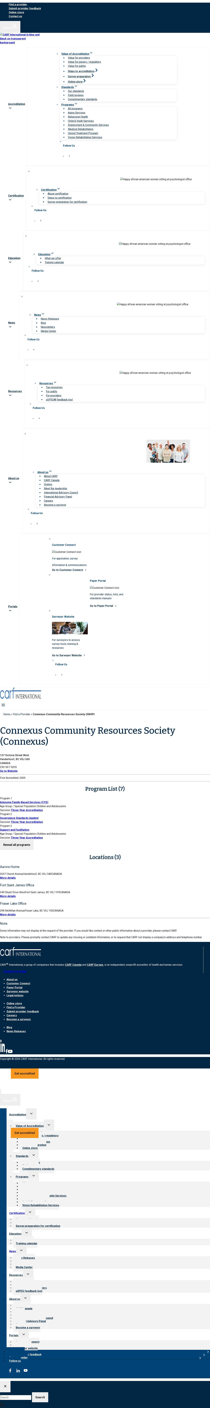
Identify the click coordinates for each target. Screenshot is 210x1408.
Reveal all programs (16, 844)
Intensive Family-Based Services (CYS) (24, 802)
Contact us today (15, 971)
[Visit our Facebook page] (69, 155)
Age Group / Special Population (18, 806)
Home (6, 714)
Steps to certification (60, 197)
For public (51, 391)
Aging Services (76, 112)
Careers (48, 500)
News (12, 1251)
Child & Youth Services (81, 120)
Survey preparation (79, 76)
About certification (58, 193)
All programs (75, 108)
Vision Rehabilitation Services (85, 137)
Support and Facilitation (14, 829)
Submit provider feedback (25, 8)
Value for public (77, 66)
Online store (16, 12)
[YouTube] (10, 1052)
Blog (43, 322)
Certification (17, 1213)
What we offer (53, 258)
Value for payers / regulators (84, 61)
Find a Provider (21, 714)
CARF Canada (51, 480)
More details (8, 877)
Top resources (54, 387)
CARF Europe (95, 964)
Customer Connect (18, 983)
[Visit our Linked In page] (63, 155)
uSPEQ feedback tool (29, 1291)
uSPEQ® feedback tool (59, 399)
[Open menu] (3, 705)
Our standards (76, 91)
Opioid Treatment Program (83, 133)
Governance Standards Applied (19, 818)
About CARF (51, 476)
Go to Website (9, 771)
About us (12, 979)
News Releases (50, 318)
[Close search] (5, 1386)
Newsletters (48, 327)
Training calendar (54, 262)
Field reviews (76, 95)
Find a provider (18, 4)
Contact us (15, 16)
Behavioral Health (78, 116)
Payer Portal (14, 987)
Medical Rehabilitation (80, 129)
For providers (53, 395)
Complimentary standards (82, 99)
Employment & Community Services (88, 125)
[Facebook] (6, 1052)
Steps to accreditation (81, 71)
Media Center (48, 331)
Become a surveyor (55, 504)
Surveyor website (18, 991)
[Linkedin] (2, 1052)
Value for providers (79, 57)
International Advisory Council (61, 492)
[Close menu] (0, 1091)
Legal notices (15, 995)
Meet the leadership (55, 488)
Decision (5, 810)
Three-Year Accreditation (27, 810)
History (48, 484)
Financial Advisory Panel (58, 496)
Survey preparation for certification (67, 201)
